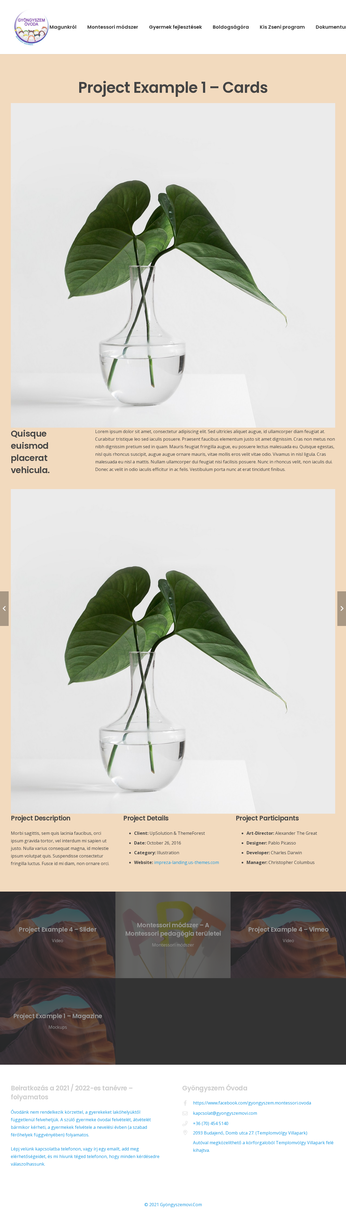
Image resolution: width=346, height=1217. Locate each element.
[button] (79, 27)
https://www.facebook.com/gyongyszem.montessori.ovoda (252, 1103)
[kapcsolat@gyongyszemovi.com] (187, 1113)
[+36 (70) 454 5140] (187, 1123)
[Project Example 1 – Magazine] (57, 1021)
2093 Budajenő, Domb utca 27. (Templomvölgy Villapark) (250, 1133)
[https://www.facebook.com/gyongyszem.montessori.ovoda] (187, 1103)
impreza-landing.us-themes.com (186, 862)
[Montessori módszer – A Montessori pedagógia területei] (173, 935)
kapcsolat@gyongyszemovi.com (225, 1113)
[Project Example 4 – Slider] (57, 935)
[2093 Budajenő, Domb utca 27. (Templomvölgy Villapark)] (187, 1132)
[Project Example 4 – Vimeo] (288, 935)
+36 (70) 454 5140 (210, 1123)
